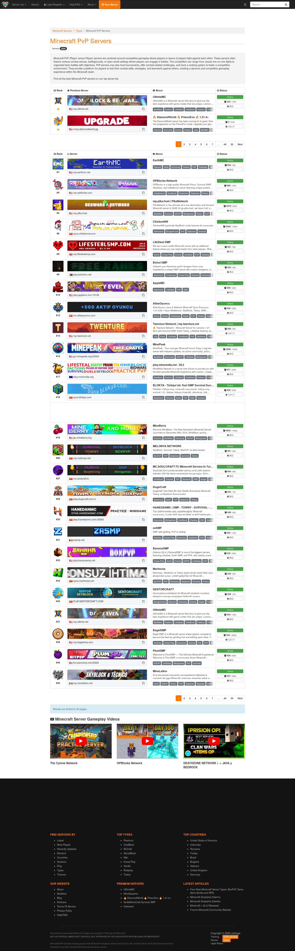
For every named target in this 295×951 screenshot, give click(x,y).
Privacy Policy (64, 910)
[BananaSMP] (107, 552)
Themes (61, 874)
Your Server (111, 4)
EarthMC (158, 160)
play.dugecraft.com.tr (84, 499)
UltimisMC (159, 97)
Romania (195, 849)
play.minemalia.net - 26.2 (168, 365)
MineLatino (160, 671)
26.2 (231, 106)
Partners (61, 902)
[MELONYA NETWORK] (107, 450)
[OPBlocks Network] (107, 184)
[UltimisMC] (107, 100)
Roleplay (128, 870)
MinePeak (159, 344)
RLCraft (128, 849)
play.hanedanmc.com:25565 (88, 519)
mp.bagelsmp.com (83, 642)
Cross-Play (129, 861)
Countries (62, 857)
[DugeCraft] (107, 490)
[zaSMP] (107, 531)
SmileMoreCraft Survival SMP (140, 902)
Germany (195, 874)
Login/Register (54, 4)
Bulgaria (194, 861)
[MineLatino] (107, 675)
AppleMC (159, 283)
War (126, 857)
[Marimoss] (107, 572)
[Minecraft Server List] (5, 4)
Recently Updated (66, 849)
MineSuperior (131, 893)
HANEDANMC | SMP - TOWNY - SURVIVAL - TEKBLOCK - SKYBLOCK (198, 507)
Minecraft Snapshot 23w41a (205, 897)
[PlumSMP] (107, 654)
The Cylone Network (64, 763)
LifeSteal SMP (162, 242)
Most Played (63, 844)
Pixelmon (129, 840)
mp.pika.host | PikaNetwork (170, 201)
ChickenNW (160, 221)
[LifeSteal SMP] (107, 246)
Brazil (193, 857)
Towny (127, 874)
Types (79, 30)
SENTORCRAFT (163, 589)
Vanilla (127, 866)
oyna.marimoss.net (83, 580)
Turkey (194, 853)
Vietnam (194, 866)
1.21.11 (231, 126)
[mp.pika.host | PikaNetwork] (107, 205)
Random (61, 853)
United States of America (203, 840)
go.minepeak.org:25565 (86, 356)
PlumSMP (159, 651)
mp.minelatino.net (83, 683)
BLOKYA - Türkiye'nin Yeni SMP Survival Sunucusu (186, 385)
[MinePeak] (107, 348)
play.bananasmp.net (84, 560)
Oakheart (129, 906)
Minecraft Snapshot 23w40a (205, 901)
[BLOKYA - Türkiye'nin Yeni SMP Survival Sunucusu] (107, 389)
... (218, 144)
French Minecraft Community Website (210, 909)
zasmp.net (79, 540)
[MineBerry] (107, 429)
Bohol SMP (160, 262)
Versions (61, 861)
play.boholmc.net (82, 274)
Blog (59, 898)
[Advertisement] (147, 19)
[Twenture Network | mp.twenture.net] (107, 327)
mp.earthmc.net (81, 172)
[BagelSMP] (107, 634)
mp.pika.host (80, 213)
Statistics (62, 893)
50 (232, 144)
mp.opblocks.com (82, 192)
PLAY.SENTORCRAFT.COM (88, 601)
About (91, 4)
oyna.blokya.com (82, 397)
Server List (18, 4)
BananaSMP (161, 548)
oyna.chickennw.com (84, 233)
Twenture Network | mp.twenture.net (176, 324)
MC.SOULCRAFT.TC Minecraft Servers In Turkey (184, 466)
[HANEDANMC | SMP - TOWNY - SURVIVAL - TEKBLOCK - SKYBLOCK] (107, 511)
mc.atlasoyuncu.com (84, 315)
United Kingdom (198, 870)
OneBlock (129, 844)
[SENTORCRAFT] (107, 593)
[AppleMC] (107, 286)
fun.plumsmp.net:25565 (86, 662)
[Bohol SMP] (107, 266)
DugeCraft (159, 487)
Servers (59, 48)
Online (230, 96)
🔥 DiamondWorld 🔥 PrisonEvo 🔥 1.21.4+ (181, 117)
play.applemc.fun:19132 (86, 295)
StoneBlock (130, 853)
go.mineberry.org (82, 437)
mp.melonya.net (82, 458)
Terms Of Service (66, 906)
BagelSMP (159, 630)
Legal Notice (217, 943)
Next (240, 144)
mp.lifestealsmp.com (84, 254)
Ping (59, 866)
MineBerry (159, 426)
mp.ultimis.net (80, 108)
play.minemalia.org (83, 376)
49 (225, 144)
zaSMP (157, 528)
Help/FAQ (75, 4)
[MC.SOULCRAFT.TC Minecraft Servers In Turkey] (107, 470)
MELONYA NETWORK (167, 446)
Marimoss (159, 569)
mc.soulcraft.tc (81, 478)
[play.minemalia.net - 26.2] (107, 368)
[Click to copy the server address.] (143, 109)
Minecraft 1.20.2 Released (204, 905)
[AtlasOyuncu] (107, 307)
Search (35, 4)
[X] (245, 4)
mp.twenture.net (82, 336)
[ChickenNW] (107, 225)
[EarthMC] (107, 164)
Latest (60, 840)
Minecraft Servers (62, 30)
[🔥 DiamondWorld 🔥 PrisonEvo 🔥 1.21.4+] (107, 121)
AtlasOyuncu (161, 303)
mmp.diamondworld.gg (85, 129)
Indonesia (195, 844)
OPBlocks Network (165, 181)
